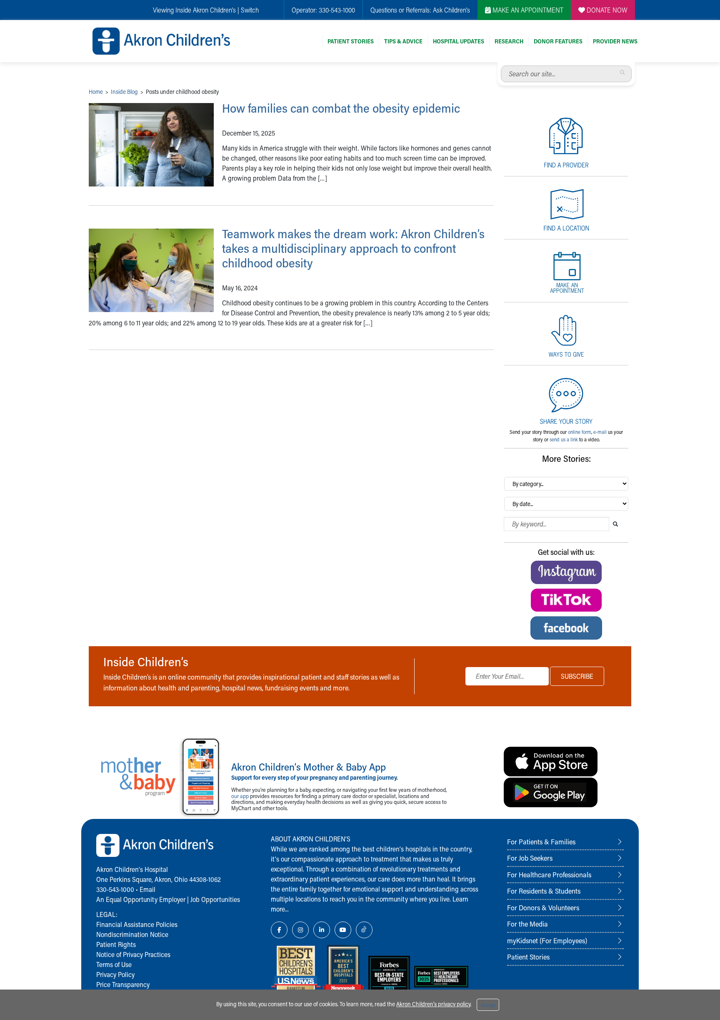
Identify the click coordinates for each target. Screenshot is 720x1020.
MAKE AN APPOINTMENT (527, 9)
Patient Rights (116, 944)
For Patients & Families (541, 841)
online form (579, 431)
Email (147, 889)
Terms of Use (114, 964)
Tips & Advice (403, 41)
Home (96, 92)
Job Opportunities (215, 899)
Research (509, 41)
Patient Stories (351, 41)
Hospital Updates (458, 41)
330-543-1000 (337, 9)
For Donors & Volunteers (543, 907)
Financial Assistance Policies (137, 924)
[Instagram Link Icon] (300, 930)
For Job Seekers (529, 857)
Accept (488, 1005)
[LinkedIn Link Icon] (321, 930)
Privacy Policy (115, 974)
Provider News (615, 41)
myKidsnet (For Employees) (547, 940)
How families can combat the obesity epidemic (341, 108)
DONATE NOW (606, 9)
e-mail (600, 431)
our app (240, 795)
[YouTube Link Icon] (343, 930)
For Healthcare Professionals (549, 874)
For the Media (527, 923)
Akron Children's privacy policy (433, 1004)
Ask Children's (451, 9)
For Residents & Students (543, 890)
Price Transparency (123, 984)
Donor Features (558, 41)
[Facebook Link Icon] (279, 930)
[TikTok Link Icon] (364, 930)
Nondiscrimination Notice (132, 934)
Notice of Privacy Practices (133, 954)
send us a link (564, 439)
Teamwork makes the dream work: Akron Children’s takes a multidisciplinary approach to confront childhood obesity (353, 248)
